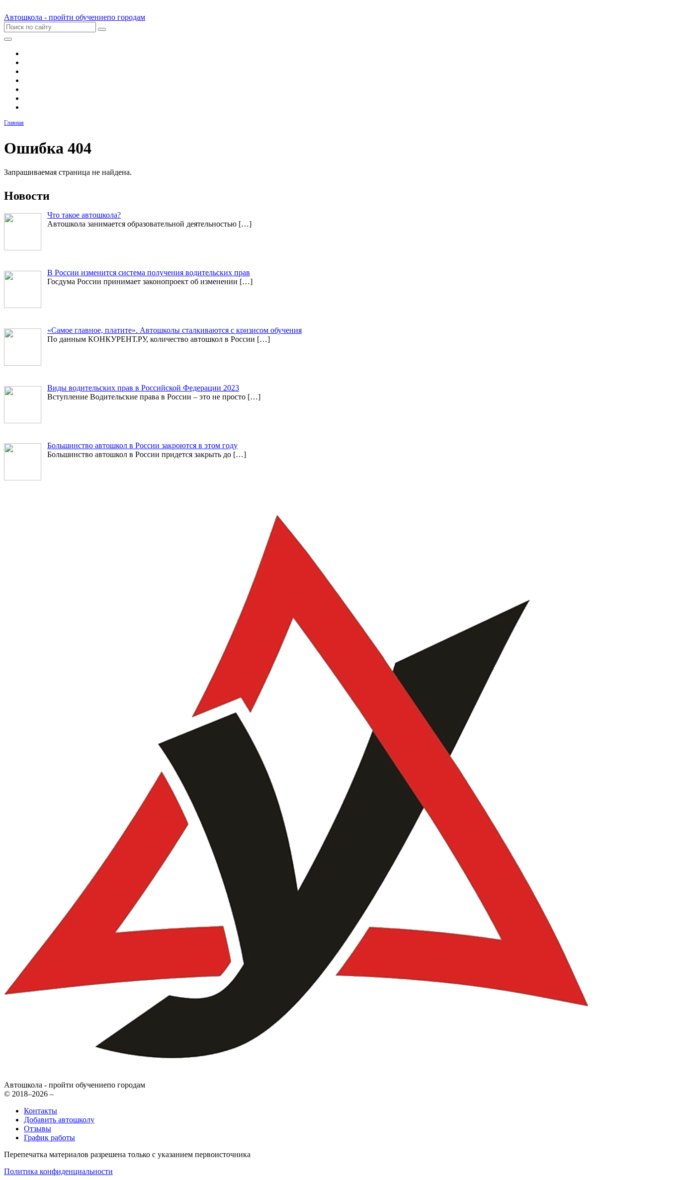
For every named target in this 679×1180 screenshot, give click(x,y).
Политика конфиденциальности (58, 1171)
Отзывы (37, 1128)
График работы (49, 1137)
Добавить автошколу (59, 1119)
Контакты (40, 1110)
